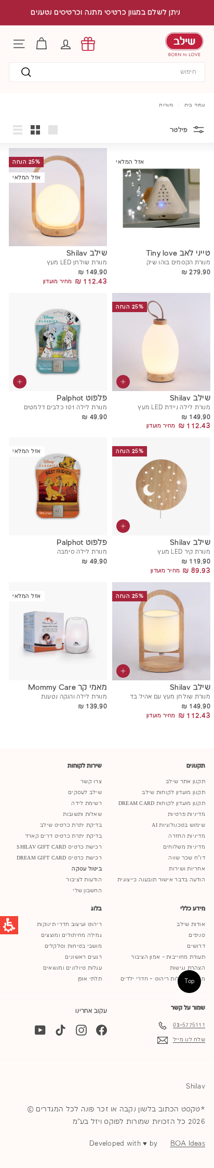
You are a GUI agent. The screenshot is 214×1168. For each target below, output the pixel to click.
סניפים (197, 935)
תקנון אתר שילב (185, 781)
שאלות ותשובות (82, 814)
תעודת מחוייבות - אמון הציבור (168, 957)
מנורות (166, 105)
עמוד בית (194, 105)
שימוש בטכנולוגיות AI (178, 825)
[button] (66, 44)
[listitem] (158, 218)
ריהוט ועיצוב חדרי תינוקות (69, 924)
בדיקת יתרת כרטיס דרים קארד (63, 836)
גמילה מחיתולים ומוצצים (71, 935)
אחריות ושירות (187, 868)
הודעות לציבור (84, 879)
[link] (88, 44)
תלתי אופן (90, 979)
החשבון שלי (87, 890)
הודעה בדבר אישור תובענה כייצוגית (161, 879)
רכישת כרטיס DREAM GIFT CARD (59, 858)
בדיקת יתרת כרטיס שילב (71, 825)
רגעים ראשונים (83, 957)
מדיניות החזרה (186, 836)
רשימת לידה (86, 803)
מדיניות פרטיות (186, 814)
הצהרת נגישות (187, 968)
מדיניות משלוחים (184, 847)
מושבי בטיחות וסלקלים (73, 946)
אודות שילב (191, 924)
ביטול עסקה (87, 868)
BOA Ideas (187, 1143)
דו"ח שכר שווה (186, 858)
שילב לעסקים (85, 792)
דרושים (196, 946)
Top (189, 981)
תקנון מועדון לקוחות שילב (173, 792)
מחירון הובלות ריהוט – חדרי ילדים (163, 979)
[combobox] (107, 72)
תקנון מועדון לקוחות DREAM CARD (161, 803)
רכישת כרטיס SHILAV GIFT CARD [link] (59, 847)
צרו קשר (91, 781)
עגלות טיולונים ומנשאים (72, 968)
